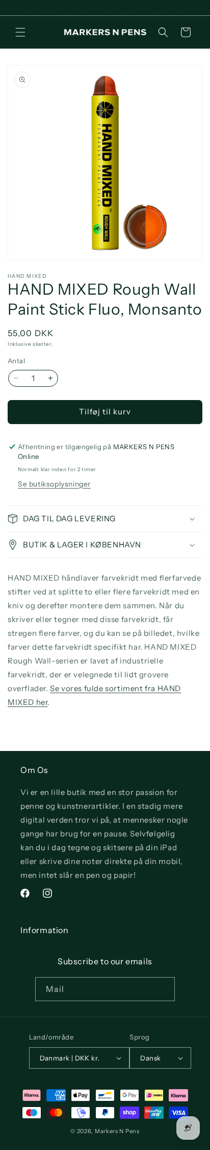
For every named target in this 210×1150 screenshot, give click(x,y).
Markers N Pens (117, 1131)
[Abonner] (163, 989)
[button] (20, 32)
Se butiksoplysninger (54, 484)
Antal (16, 361)
